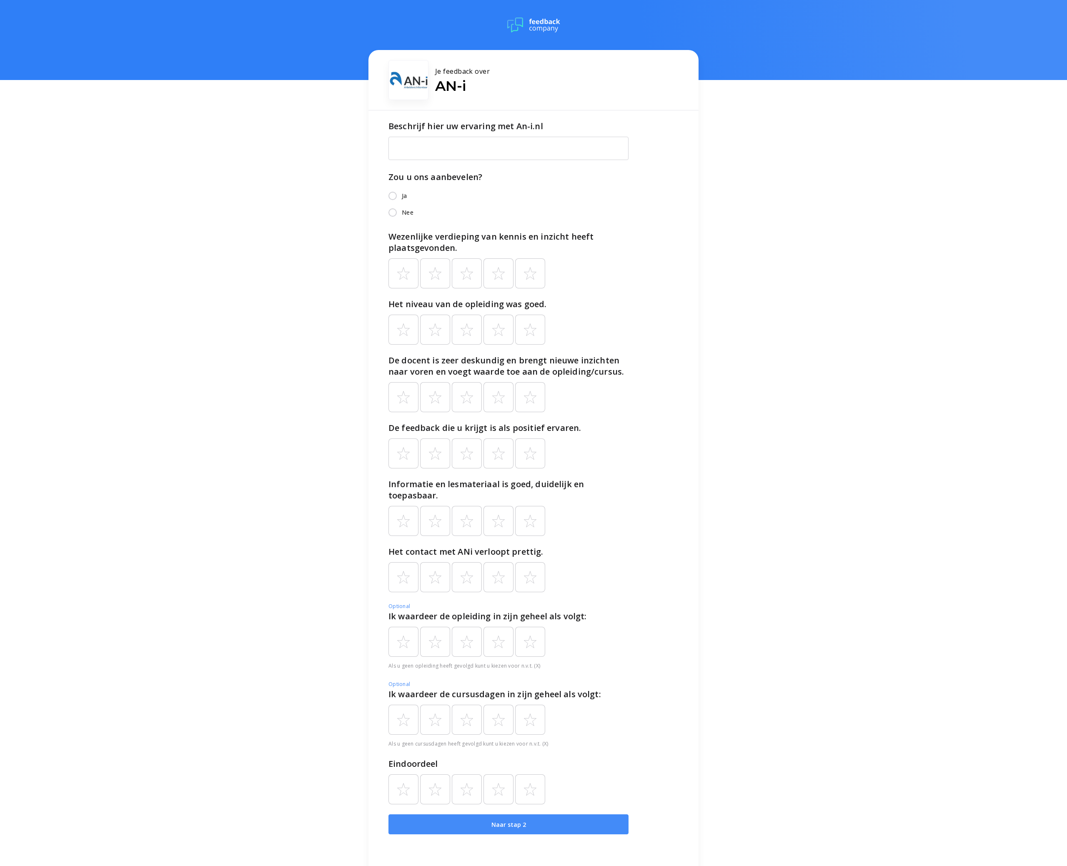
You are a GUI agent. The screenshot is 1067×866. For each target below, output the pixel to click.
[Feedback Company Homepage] (533, 25)
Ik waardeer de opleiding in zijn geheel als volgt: (487, 616)
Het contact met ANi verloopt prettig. (466, 551)
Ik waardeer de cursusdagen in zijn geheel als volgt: (494, 694)
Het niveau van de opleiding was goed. (467, 304)
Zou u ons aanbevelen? (435, 177)
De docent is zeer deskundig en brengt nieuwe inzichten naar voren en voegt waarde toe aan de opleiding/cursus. (506, 366)
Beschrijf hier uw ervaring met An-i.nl (465, 126)
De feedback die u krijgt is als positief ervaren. (484, 427)
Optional (399, 606)
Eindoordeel (413, 763)
